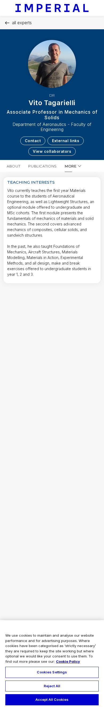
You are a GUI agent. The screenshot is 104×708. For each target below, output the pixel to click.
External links (65, 140)
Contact (33, 140)
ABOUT (13, 166)
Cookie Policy (68, 661)
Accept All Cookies (52, 699)
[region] (52, 664)
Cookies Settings (52, 672)
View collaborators (52, 151)
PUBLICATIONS (42, 166)
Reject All (52, 686)
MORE (71, 166)
